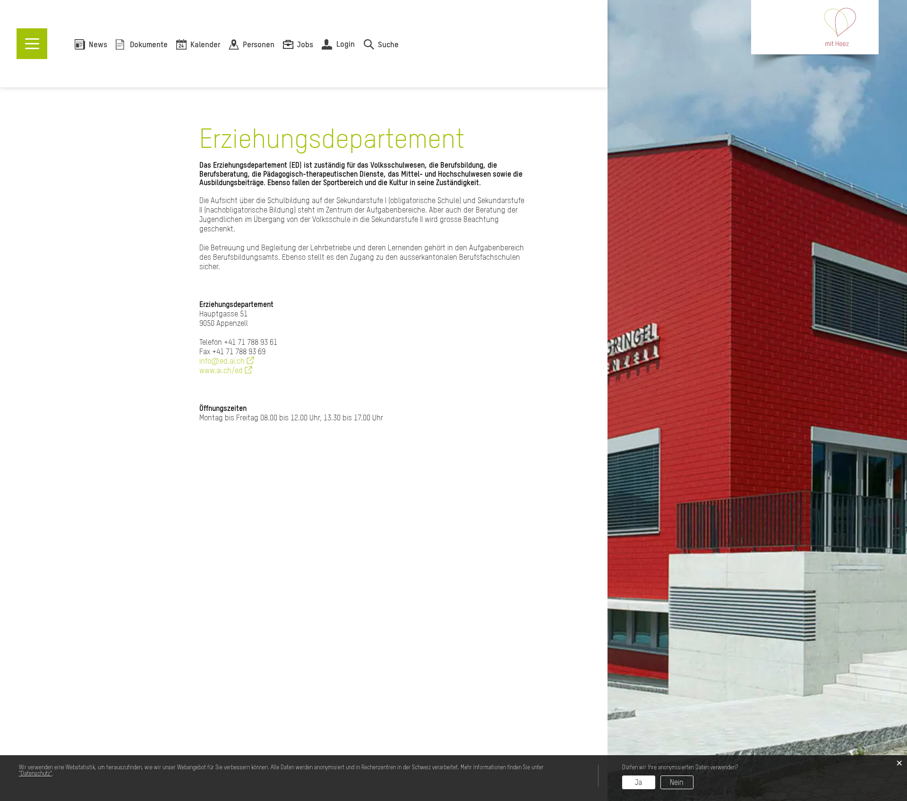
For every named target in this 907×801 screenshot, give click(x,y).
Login (345, 44)
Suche (388, 44)
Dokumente (149, 44)
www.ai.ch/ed (225, 370)
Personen (258, 44)
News (98, 44)
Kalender (205, 44)
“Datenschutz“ (35, 773)
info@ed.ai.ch (226, 361)
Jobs (305, 44)
